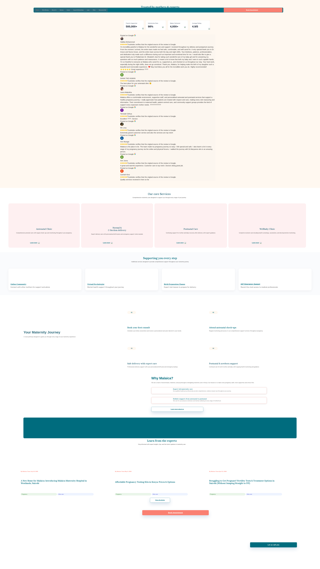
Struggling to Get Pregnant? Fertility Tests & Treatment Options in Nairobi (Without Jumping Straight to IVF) (241, 482)
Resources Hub (102, 10)
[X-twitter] (167, 561)
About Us (54, 10)
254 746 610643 (120, 546)
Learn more (33, 242)
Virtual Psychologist (95, 284)
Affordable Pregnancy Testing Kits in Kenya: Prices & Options (145, 482)
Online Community (18, 284)
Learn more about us (177, 409)
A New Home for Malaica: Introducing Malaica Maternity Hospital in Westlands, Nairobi (54, 482)
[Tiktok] (171, 561)
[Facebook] (149, 561)
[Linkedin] (162, 561)
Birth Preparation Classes (174, 284)
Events (68, 10)
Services (62, 10)
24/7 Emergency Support (250, 284)
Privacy (295, 567)
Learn (88, 10)
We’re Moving (45, 10)
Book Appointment (252, 10)
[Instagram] (153, 561)
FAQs (94, 10)
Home (37, 10)
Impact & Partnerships (78, 10)
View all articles (160, 500)
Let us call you (273, 545)
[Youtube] (158, 561)
